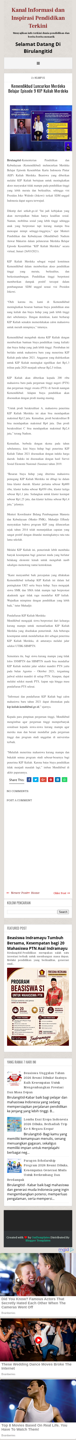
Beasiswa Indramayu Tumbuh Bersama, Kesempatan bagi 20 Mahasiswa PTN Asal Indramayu (37, 943)
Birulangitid (14, 160)
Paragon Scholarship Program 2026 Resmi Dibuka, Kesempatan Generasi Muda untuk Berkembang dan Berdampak (37, 1170)
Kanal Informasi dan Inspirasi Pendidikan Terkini (38, 18)
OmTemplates (41, 1237)
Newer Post (19, 892)
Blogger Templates (38, 1240)
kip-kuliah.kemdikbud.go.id (23, 707)
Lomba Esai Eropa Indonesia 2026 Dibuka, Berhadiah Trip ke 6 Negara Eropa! (46, 1124)
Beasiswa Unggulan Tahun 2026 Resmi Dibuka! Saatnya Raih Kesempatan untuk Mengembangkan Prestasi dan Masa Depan (37, 1082)
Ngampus (40, 77)
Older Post (60, 893)
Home (35, 892)
